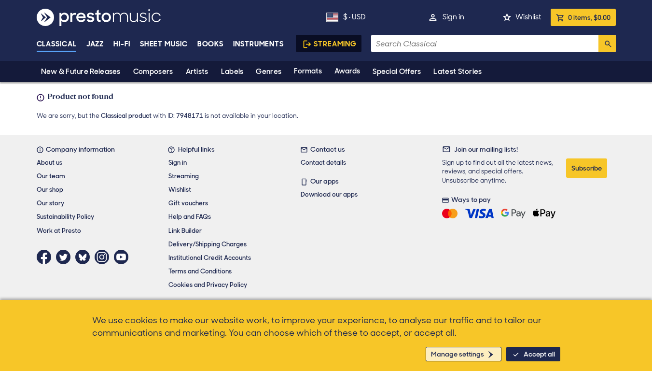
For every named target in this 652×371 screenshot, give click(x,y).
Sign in (453, 17)
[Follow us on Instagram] (104, 257)
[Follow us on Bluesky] (85, 257)
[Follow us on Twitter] (65, 257)
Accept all (539, 354)
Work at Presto (59, 231)
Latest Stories (457, 71)
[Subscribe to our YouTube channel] (123, 257)
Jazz (95, 44)
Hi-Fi (121, 44)
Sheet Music (164, 44)
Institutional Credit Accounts (209, 258)
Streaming (335, 44)
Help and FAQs (189, 217)
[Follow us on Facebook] (46, 257)
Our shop (50, 190)
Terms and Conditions (200, 271)
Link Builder (185, 231)
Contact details (323, 162)
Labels (232, 71)
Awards (347, 71)
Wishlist (528, 17)
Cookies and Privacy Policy (207, 285)
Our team (51, 176)
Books (210, 44)
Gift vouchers (188, 203)
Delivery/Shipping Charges (207, 244)
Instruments (258, 44)
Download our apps (329, 194)
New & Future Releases (81, 71)
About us (49, 162)
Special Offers (397, 71)
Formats (308, 71)
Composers (153, 71)
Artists (197, 71)
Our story (50, 203)
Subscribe (586, 168)
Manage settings (457, 354)
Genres (268, 71)
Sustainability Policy (65, 217)
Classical (57, 44)
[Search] (607, 43)
